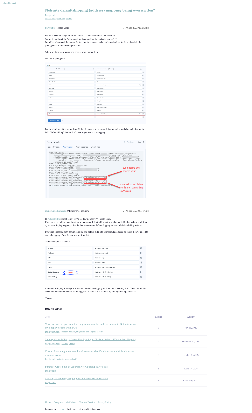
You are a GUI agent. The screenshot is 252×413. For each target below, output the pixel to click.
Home (48, 402)
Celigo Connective (10, 3)
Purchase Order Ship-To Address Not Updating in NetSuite (76, 366)
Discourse (61, 409)
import (93, 332)
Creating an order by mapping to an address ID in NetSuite (76, 378)
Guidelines (71, 402)
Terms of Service (87, 402)
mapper (48, 19)
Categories (58, 402)
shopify (100, 332)
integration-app (58, 19)
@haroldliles (54, 219)
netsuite (69, 19)
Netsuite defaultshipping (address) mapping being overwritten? (100, 10)
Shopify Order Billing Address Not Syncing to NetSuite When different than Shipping (90, 339)
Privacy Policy (104, 402)
